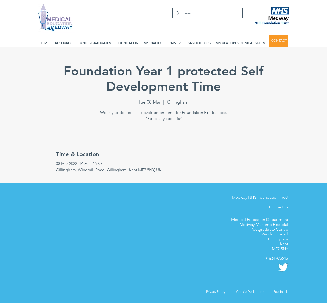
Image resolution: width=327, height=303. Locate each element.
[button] (280, 292)
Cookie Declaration (250, 292)
